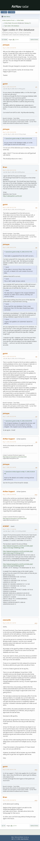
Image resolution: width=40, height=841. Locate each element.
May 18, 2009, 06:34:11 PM (9, 769)
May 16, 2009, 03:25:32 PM (9, 86)
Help (12, 837)
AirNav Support (9, 439)
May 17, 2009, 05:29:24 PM (9, 442)
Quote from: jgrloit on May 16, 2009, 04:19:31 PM (19, 252)
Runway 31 (27, 23)
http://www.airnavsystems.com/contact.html (15, 457)
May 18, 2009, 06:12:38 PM (9, 623)
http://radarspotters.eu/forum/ (12, 196)
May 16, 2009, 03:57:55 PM (9, 170)
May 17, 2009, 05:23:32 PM (9, 416)
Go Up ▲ (26, 837)
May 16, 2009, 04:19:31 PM (9, 207)
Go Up (3, 825)
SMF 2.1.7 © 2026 (15, 839)
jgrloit (5, 84)
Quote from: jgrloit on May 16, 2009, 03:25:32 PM (19, 138)
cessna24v (7, 620)
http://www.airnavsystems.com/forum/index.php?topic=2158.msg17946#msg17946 (18, 547)
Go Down (4, 39)
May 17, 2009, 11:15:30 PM (9, 529)
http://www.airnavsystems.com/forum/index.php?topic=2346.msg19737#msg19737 (18, 552)
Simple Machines (25, 839)
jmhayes (6, 45)
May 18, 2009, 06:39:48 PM (9, 800)
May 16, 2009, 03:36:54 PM (9, 132)
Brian (5, 167)
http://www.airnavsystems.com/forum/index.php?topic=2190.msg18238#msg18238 (18, 565)
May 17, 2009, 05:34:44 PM (9, 494)
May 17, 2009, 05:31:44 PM (9, 467)
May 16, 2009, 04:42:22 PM (9, 247)
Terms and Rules (19, 837)
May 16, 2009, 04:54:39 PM (9, 356)
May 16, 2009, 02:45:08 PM (9, 48)
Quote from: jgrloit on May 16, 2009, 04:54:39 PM (19, 421)
